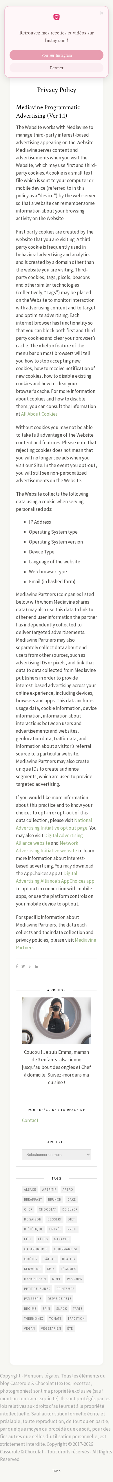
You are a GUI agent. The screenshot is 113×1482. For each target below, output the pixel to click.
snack (61, 1309)
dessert (55, 1219)
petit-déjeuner (37, 1289)
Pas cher (74, 1279)
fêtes (43, 1239)
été (70, 1328)
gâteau (49, 1259)
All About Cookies (39, 414)
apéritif (49, 1189)
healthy (69, 1259)
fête (28, 1239)
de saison (32, 1219)
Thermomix (33, 1318)
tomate (55, 1318)
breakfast (33, 1199)
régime (30, 1309)
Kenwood (32, 1269)
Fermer (56, 67)
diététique (33, 1229)
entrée (55, 1229)
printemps (65, 1289)
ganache (62, 1239)
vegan (29, 1328)
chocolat (47, 1209)
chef (28, 1209)
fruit (72, 1229)
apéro (68, 1189)
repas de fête (60, 1299)
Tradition (76, 1318)
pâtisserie (33, 1299)
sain (46, 1309)
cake (72, 1199)
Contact (30, 1120)
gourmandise (66, 1249)
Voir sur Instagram (56, 55)
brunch (54, 1199)
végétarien (51, 1328)
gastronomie (36, 1249)
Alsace (30, 1189)
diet (71, 1219)
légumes (68, 1269)
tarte (78, 1309)
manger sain (35, 1279)
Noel (56, 1279)
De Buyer (70, 1209)
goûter (30, 1259)
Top (55, 1471)
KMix (51, 1269)
